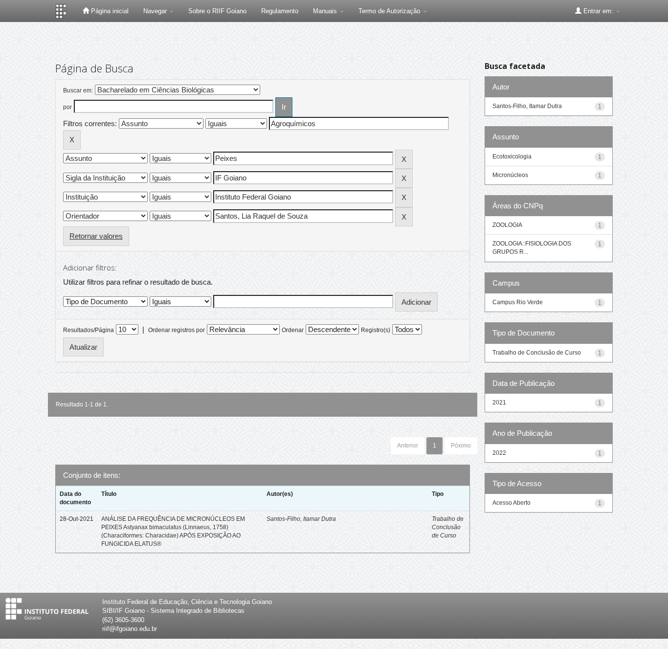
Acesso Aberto (511, 502)
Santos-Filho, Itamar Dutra (301, 518)
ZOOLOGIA (507, 225)
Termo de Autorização (390, 11)
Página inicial (109, 11)
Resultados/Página (88, 330)
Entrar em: (598, 11)
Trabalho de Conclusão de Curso (448, 527)
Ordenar (293, 330)
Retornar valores (96, 236)
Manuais (326, 11)
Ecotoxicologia (512, 156)
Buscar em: (78, 90)
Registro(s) (375, 330)
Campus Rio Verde (517, 302)
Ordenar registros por (176, 330)
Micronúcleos (510, 175)
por (67, 107)
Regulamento (279, 11)
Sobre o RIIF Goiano (217, 11)
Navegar (156, 11)
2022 (499, 452)
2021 (499, 402)
